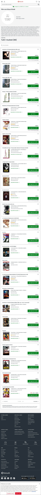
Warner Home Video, (14, 122)
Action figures (3, 468)
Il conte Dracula (5, 190)
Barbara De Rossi (26, 290)
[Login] (4, 1)
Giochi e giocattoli (4, 461)
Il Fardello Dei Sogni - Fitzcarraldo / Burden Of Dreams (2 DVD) (15, 147)
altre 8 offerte (36, 60)
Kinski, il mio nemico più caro (8, 204)
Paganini (4, 330)
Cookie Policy (34, 491)
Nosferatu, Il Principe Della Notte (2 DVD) (10, 105)
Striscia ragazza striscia (7, 344)
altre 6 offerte (36, 116)
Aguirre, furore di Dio (6, 133)
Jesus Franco (13, 276)
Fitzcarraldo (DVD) (6, 63)
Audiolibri (2, 456)
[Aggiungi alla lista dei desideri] (38, 49)
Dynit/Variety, (13, 291)
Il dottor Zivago (5, 119)
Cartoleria (16, 461)
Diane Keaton (24, 219)
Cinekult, (12, 235)
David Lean (13, 121)
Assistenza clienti (3, 435)
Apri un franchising (31, 416)
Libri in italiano (3, 449)
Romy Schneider (21, 163)
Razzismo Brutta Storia (31, 437)
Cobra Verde (5, 316)
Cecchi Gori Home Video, (14, 361)
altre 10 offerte (36, 130)
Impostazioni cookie (10, 493)
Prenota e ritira (17, 418)
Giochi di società (3, 465)
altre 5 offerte (36, 158)
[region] (20, 488)
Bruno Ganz (25, 51)
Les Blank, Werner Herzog (15, 149)
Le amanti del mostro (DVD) (8, 387)
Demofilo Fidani (13, 374)
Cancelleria (16, 465)
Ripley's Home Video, (14, 52)
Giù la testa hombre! (6, 372)
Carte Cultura (17, 421)
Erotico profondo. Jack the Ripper (9, 246)
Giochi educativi (3, 464)
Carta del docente (17, 422)
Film (28, 449)
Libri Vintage (3, 453)
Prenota (33, 57)
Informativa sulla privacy (18, 434)
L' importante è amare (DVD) (8, 162)
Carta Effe (16, 416)
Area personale (3, 431)
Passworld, (12, 193)
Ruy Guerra (23, 135)
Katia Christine (24, 388)
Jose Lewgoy (24, 318)
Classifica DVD (30, 452)
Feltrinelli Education (31, 435)
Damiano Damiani (14, 262)
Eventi (2, 418)
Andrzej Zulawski (14, 163)
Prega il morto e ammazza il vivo (9, 358)
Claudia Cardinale (25, 65)
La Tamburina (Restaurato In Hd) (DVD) (10, 218)
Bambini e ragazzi (31, 456)
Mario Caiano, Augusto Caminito (16, 290)
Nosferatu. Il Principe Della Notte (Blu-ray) (11, 49)
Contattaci (3, 437)
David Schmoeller (14, 346)
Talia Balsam (25, 346)
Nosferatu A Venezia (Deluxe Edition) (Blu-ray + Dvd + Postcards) (15, 302)
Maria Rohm (25, 191)
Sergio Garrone (13, 388)
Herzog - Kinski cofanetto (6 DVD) (9, 91)
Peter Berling (23, 79)
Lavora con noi (3, 419)
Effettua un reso (3, 434)
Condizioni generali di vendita (19, 431)
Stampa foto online (17, 426)
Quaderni (16, 468)
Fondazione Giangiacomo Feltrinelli (33, 434)
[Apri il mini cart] (39, 2)
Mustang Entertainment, (14, 333)
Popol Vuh (19, 79)
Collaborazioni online (31, 422)
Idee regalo (29, 461)
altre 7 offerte (36, 74)
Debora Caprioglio (24, 332)
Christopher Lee (23, 276)
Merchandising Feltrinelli (31, 462)
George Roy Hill (13, 219)
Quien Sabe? (5, 260)
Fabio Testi (25, 163)
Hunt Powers (20, 374)
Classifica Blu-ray (31, 453)
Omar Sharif (18, 121)
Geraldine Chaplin (24, 121)
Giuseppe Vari (13, 360)
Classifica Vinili (17, 456)
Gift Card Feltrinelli (17, 419)
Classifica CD (17, 452)
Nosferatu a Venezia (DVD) (8, 288)
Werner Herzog (13, 51)
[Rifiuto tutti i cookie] (39, 484)
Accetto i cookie (18, 493)
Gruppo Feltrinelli (30, 431)
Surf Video (12, 263)
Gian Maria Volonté (22, 262)
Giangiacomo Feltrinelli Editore (32, 432)
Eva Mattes (23, 177)
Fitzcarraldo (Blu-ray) (7, 77)
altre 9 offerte (36, 369)
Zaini (15, 464)
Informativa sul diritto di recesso (19, 432)
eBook (2, 455)
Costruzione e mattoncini (5, 462)
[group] (20, 6)
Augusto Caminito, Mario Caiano (16, 304)
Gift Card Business (31, 419)
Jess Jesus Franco (14, 191)
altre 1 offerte (36, 102)
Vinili (15, 453)
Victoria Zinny (24, 360)
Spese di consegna (4, 438)
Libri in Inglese (3, 452)
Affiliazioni (29, 418)
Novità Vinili (16, 455)
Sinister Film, (12, 221)
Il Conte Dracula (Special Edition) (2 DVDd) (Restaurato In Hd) (15, 274)
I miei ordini (3, 432)
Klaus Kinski (19, 65)
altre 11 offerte (36, 200)
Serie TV (29, 455)
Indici (15, 425)
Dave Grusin (20, 219)
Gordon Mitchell (24, 374)
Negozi (2, 416)
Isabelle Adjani (20, 51)
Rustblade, (12, 305)
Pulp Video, (12, 249)
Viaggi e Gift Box (30, 464)
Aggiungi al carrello (34, 127)
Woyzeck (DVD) (5, 176)
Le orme (4, 232)
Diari (15, 462)
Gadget (29, 465)
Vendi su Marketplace (31, 421)
